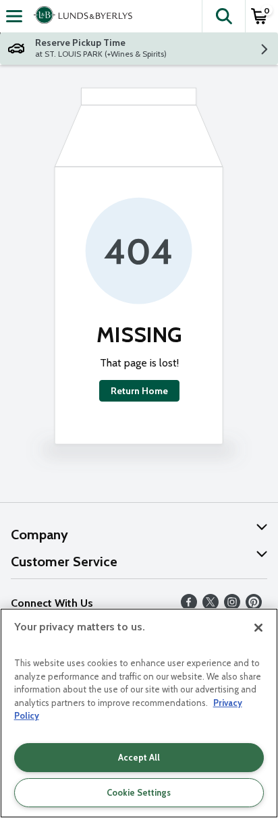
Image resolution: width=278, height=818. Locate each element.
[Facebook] (189, 606)
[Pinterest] (254, 606)
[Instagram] (232, 606)
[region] (139, 713)
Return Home (139, 391)
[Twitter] (210, 606)
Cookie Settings (139, 792)
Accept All (139, 757)
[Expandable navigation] (14, 16)
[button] (223, 16)
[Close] (258, 628)
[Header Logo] (80, 16)
